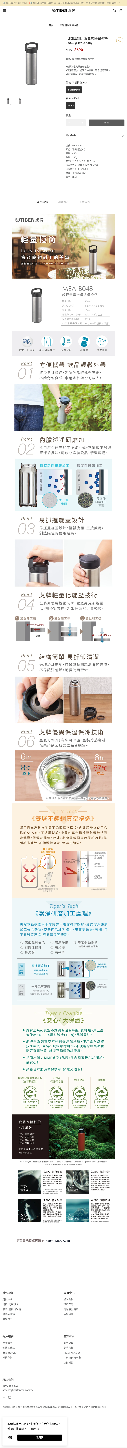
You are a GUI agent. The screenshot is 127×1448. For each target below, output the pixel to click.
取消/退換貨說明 (11, 1309)
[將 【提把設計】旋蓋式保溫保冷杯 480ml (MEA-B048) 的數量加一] (82, 122)
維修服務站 (8, 1347)
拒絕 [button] (10, 1437)
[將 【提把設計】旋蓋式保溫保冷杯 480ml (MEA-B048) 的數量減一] (69, 122)
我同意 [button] (39, 1437)
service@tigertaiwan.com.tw (17, 1390)
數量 (68, 115)
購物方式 (7, 1299)
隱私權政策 (8, 1314)
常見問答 (7, 1319)
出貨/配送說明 (10, 1304)
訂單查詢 (68, 1304)
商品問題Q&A (9, 1352)
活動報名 (68, 1314)
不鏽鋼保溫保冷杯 (69, 25)
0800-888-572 (10, 1385)
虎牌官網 (68, 1347)
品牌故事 (68, 1342)
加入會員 (68, 1299)
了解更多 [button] (33, 1429)
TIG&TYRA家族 (72, 1352)
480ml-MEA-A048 (58, 1241)
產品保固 (7, 1342)
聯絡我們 (7, 1357)
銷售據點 (68, 1362)
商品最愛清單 (71, 1309)
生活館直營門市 (72, 1357)
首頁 (51, 25)
